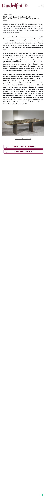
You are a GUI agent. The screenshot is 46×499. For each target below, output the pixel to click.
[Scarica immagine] (23, 123)
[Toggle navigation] (39, 6)
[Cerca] (42, 6)
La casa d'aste (8, 14)
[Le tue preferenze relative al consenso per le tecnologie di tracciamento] (42, 495)
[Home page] (15, 5)
